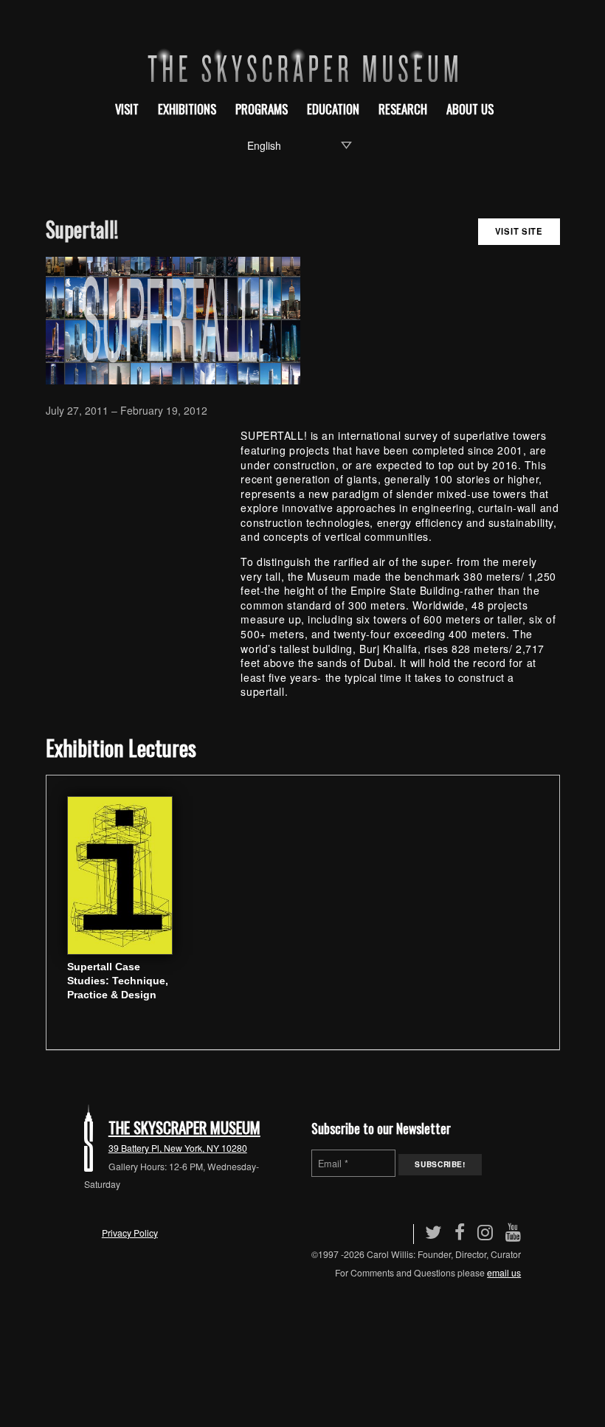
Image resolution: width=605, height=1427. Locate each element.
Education (333, 109)
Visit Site (519, 231)
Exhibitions (187, 109)
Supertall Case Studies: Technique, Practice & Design (117, 981)
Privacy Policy (130, 1232)
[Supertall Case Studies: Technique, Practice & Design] (120, 873)
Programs (261, 109)
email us (504, 1272)
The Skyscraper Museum (184, 1127)
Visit (127, 109)
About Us (470, 109)
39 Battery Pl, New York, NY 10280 (177, 1147)
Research (402, 109)
